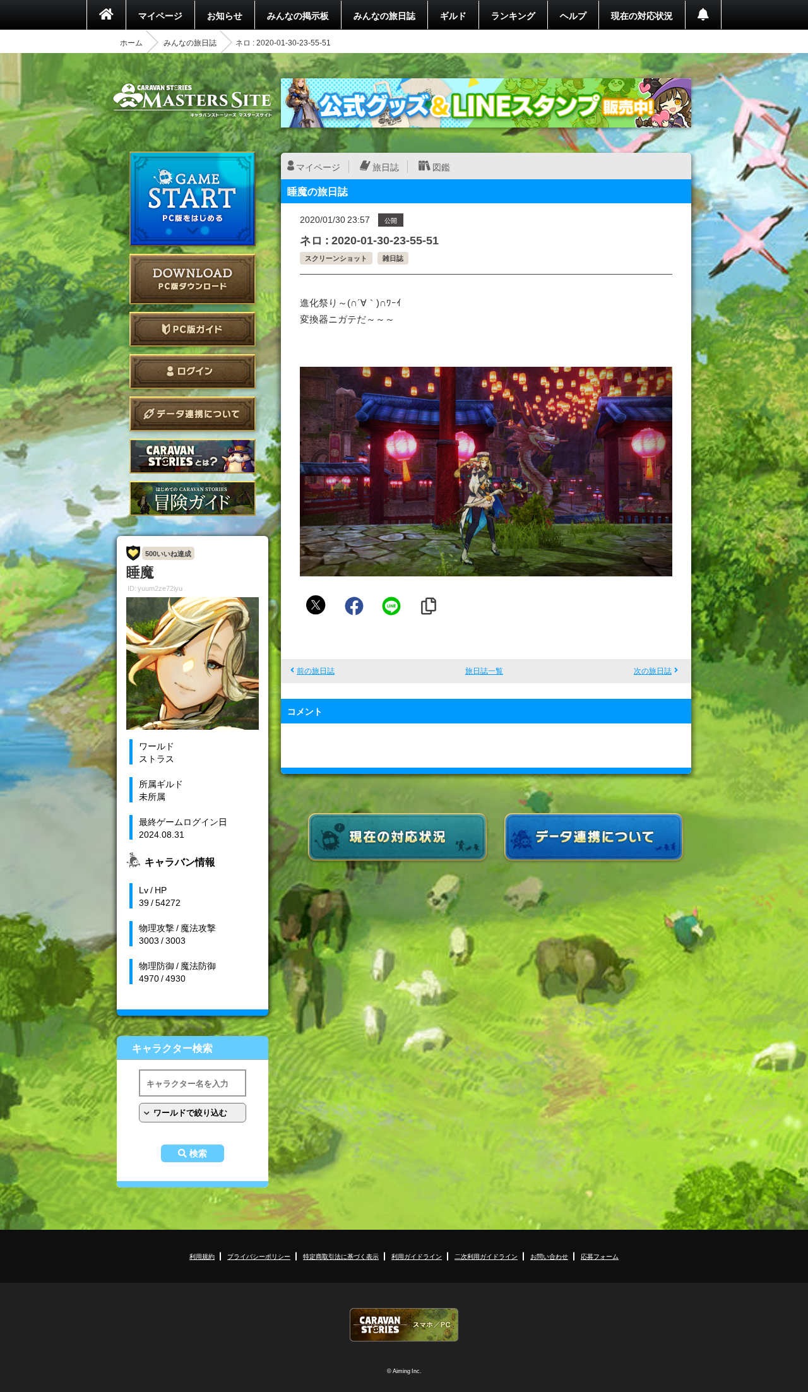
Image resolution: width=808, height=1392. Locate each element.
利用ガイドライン (416, 1256)
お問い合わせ (549, 1256)
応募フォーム (600, 1256)
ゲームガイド (192, 498)
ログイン (192, 371)
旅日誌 (385, 166)
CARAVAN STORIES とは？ (192, 456)
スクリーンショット (336, 258)
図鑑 (441, 166)
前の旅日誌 (316, 670)
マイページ (160, 15)
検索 (198, 1153)
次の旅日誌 (653, 670)
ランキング (513, 15)
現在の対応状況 (642, 15)
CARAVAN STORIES (404, 1324)
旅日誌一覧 (484, 670)
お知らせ (224, 15)
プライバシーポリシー (258, 1256)
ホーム (131, 42)
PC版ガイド (192, 329)
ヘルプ (573, 15)
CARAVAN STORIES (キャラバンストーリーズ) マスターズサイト (192, 100)
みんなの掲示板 (298, 15)
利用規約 (202, 1256)
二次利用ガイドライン (486, 1256)
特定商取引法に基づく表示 (341, 1256)
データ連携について (192, 413)
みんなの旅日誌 (384, 15)
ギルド (453, 15)
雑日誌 (393, 258)
